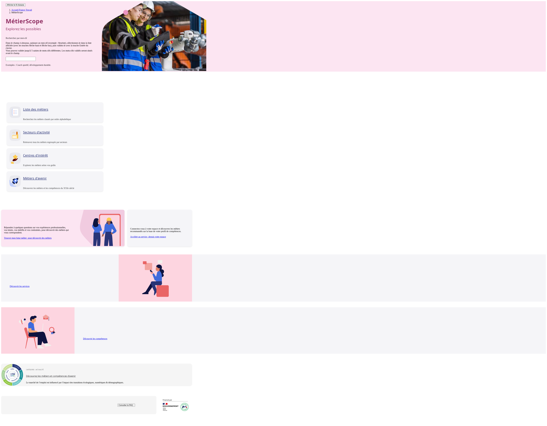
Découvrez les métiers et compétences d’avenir (51, 376)
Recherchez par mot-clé (16, 38)
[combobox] (21, 59)
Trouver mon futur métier (28, 238)
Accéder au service (148, 236)
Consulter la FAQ (126, 405)
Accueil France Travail (21, 10)
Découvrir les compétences (95, 338)
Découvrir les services (19, 286)
